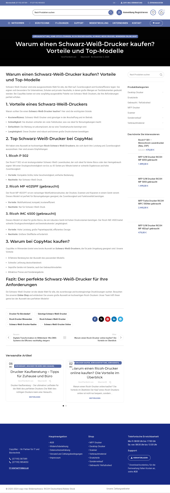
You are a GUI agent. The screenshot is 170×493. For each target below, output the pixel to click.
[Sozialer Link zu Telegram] (120, 319)
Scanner (131, 113)
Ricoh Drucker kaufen (82, 36)
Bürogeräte (113, 363)
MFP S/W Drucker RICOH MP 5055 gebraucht (150, 180)
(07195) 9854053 (38, 3)
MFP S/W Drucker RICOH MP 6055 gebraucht (150, 158)
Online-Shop (23, 295)
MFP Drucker (134, 107)
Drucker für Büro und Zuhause (40, 366)
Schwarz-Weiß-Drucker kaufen (23, 324)
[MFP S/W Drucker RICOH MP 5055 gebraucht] (132, 186)
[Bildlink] (25, 439)
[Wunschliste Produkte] (153, 12)
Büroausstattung (41, 36)
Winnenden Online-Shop (126, 36)
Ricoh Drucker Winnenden (20, 319)
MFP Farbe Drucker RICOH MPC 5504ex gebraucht (151, 202)
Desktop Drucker (135, 92)
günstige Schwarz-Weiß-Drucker (52, 314)
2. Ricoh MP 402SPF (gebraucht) (32, 186)
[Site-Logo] (18, 12)
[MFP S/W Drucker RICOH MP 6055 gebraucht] (132, 164)
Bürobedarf (20, 366)
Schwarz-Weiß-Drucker (104, 36)
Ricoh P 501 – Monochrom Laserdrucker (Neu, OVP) (151, 143)
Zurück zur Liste (64, 337)
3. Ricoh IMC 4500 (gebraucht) (31, 214)
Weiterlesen (34, 397)
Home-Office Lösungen (61, 36)
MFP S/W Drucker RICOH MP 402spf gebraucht (150, 227)
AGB (136, 471)
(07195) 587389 (21, 3)
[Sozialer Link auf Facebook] (95, 319)
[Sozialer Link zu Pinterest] (107, 319)
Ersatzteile (133, 97)
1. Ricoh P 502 (17, 156)
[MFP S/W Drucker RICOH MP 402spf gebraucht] (132, 234)
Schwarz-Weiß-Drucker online (57, 324)
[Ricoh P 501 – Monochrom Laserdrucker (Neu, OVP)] (132, 145)
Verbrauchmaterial (136, 123)
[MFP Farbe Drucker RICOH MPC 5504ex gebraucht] (132, 209)
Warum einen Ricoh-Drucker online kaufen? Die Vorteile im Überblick (94, 373)
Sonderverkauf (134, 118)
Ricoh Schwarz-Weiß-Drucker (53, 319)
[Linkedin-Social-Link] (114, 319)
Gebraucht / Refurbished (139, 102)
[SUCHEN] (110, 12)
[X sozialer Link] (101, 319)
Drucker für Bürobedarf (19, 314)
